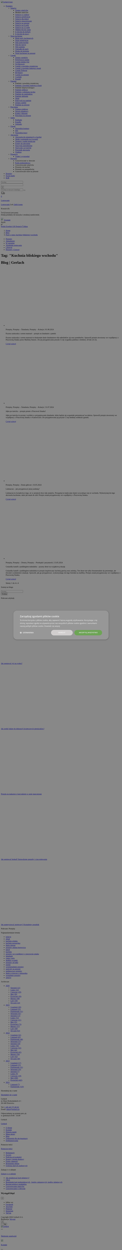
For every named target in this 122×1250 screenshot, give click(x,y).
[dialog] (61, 625)
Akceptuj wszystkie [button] (88, 632)
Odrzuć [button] (61, 632)
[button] (27, 632)
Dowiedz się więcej (52, 626)
